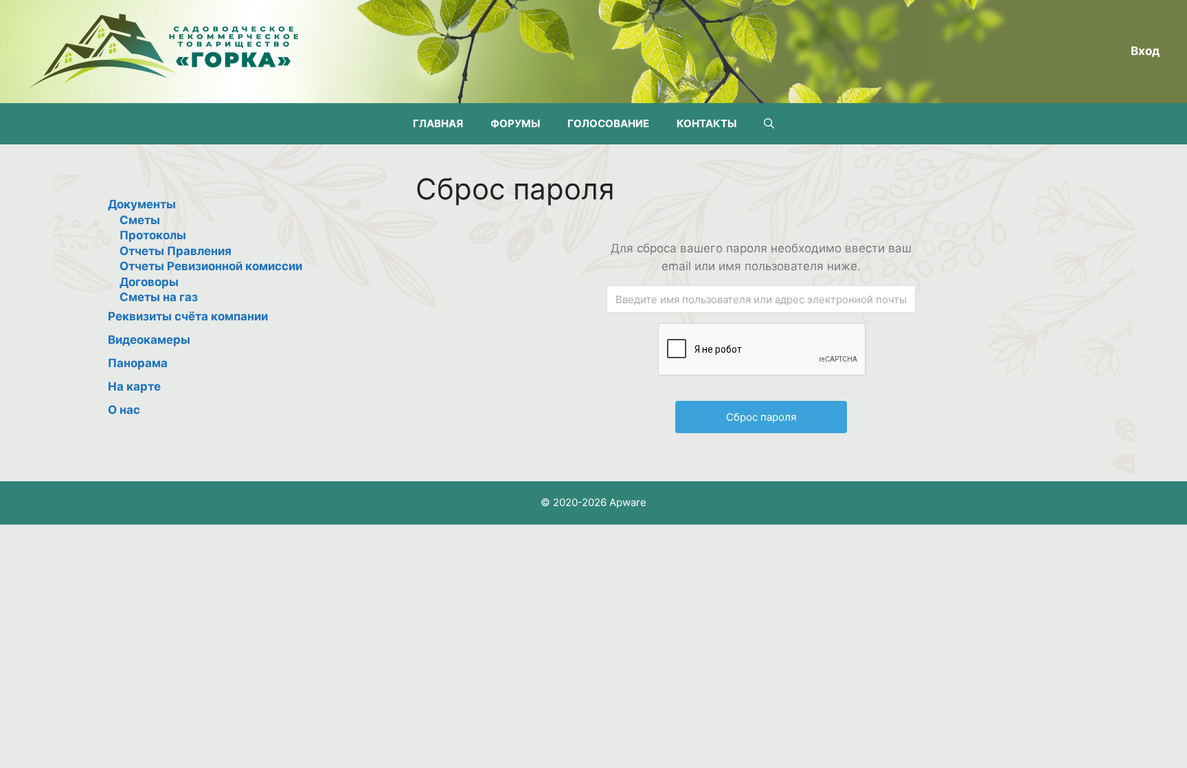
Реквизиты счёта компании (188, 316)
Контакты (706, 123)
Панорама (138, 363)
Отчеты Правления (175, 251)
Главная (438, 123)
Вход (1145, 51)
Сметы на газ (159, 297)
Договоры (149, 282)
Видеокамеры (149, 340)
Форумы (515, 123)
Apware (627, 502)
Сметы (140, 220)
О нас (124, 410)
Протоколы (153, 235)
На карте (134, 386)
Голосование (608, 123)
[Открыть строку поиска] (769, 123)
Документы (142, 204)
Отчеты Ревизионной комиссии (211, 266)
